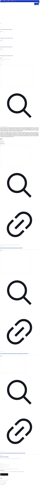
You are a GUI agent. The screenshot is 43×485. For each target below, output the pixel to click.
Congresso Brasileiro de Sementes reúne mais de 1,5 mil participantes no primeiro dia (14, 353)
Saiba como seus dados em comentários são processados (17, 471)
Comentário (1, 463)
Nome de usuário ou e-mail (3, 480)
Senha (1, 481)
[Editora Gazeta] (8, 1)
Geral (2, 61)
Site (0, 467)
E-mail (1, 466)
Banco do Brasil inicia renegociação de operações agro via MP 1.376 (11, 247)
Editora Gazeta (5, 59)
